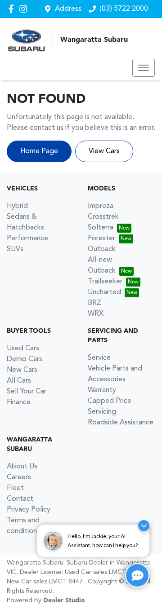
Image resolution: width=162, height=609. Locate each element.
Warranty (102, 390)
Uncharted (104, 292)
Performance (27, 238)
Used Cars (23, 348)
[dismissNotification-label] (143, 525)
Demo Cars (24, 359)
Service (99, 358)
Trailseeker (105, 281)
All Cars (19, 380)
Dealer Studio (64, 600)
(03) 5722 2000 (123, 9)
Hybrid (17, 206)
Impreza (100, 206)
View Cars (104, 151)
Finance (19, 402)
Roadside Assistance (120, 422)
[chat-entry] (137, 575)
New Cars (22, 370)
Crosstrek (103, 217)
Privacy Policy (28, 509)
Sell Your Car (26, 391)
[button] (143, 68)
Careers (19, 477)
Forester (101, 238)
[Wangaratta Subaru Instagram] (25, 8)
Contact (20, 499)
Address (68, 9)
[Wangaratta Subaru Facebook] (13, 8)
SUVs (15, 249)
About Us (22, 466)
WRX (96, 314)
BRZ (94, 303)
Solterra (100, 227)
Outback (102, 249)
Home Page (39, 151)
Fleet (15, 488)
